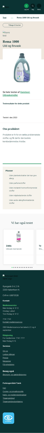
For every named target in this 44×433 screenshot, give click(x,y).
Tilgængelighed (9, 398)
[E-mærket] (8, 418)
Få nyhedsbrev (8, 364)
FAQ (4, 388)
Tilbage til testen (14, 25)
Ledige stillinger (9, 354)
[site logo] (10, 7)
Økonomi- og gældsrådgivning (14, 375)
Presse (5, 358)
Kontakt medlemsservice (12, 322)
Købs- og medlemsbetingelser (14, 395)
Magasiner (7, 361)
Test (4, 18)
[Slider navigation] (12, 267)
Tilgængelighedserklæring (13, 402)
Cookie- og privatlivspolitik (13, 391)
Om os (5, 351)
